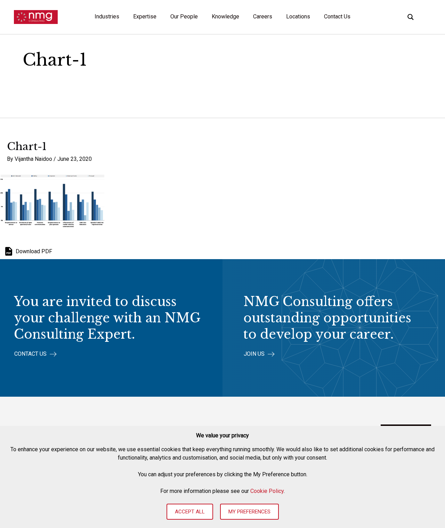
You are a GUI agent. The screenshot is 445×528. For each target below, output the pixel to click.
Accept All (190, 512)
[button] (35, 354)
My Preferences (249, 512)
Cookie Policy (267, 491)
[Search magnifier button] (410, 17)
